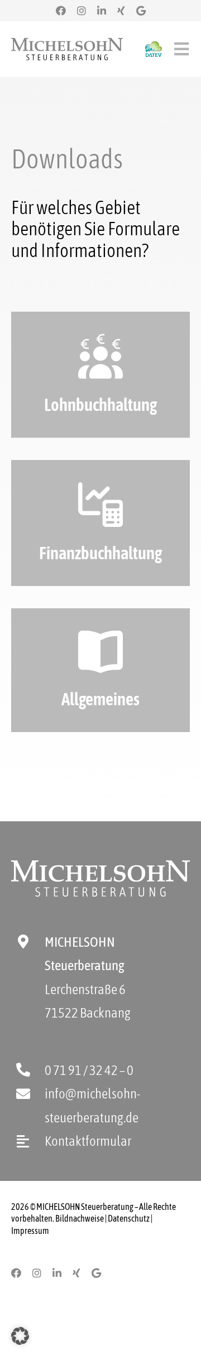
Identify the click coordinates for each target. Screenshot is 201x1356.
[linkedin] (101, 11)
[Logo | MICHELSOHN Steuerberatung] (67, 43)
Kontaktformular (88, 1141)
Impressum (30, 1231)
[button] (20, 1336)
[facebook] (61, 11)
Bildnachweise (79, 1218)
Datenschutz (129, 1218)
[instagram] (81, 11)
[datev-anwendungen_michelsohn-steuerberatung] (153, 46)
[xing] (121, 11)
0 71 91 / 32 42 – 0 (89, 1070)
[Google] (141, 11)
